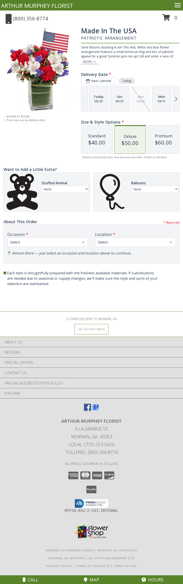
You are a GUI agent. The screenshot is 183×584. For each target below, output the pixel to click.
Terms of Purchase (93, 566)
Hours (154, 580)
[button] (169, 19)
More (87, 61)
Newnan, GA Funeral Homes (70, 550)
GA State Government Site (111, 558)
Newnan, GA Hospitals (117, 550)
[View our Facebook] (87, 409)
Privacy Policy (59, 566)
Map (93, 580)
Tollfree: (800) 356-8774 (92, 452)
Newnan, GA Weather (66, 558)
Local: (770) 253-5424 (91, 444)
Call (32, 580)
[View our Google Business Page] (95, 409)
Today (126, 81)
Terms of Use (125, 566)
